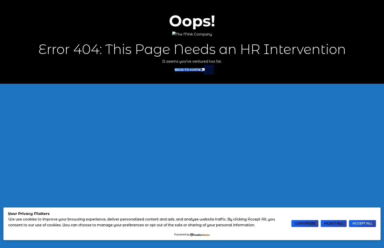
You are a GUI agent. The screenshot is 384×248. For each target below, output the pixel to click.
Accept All (362, 223)
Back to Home (188, 69)
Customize (305, 223)
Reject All (333, 223)
